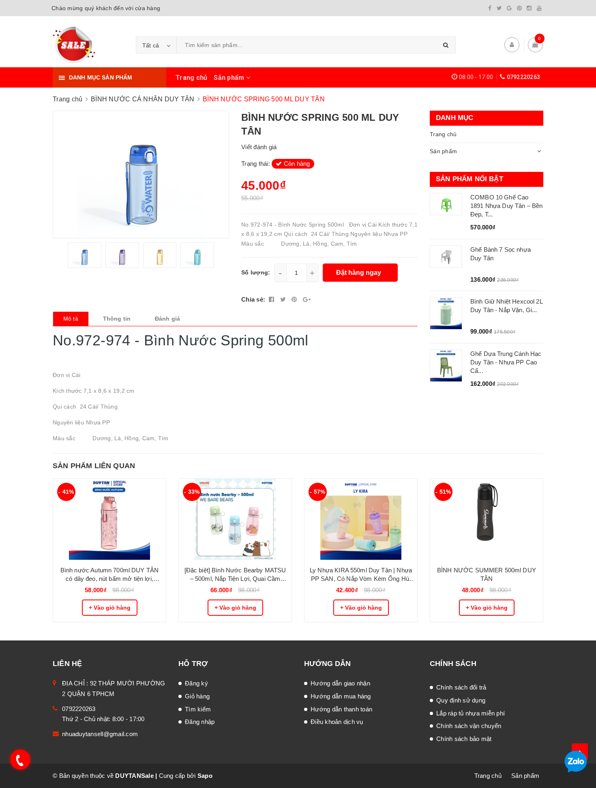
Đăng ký (196, 683)
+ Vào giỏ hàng (110, 607)
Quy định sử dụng (460, 700)
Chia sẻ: (253, 299)
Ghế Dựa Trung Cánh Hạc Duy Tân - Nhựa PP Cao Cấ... (505, 362)
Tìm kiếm (198, 709)
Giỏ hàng (197, 696)
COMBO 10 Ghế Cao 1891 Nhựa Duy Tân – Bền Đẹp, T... (506, 206)
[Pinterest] (519, 8)
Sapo (204, 775)
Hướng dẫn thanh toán (341, 709)
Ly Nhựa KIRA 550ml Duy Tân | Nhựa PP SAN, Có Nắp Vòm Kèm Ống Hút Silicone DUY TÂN (361, 575)
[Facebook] (489, 8)
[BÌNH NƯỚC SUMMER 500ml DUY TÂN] (486, 519)
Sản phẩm (230, 77)
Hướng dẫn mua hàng (341, 696)
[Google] (509, 8)
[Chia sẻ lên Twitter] (284, 299)
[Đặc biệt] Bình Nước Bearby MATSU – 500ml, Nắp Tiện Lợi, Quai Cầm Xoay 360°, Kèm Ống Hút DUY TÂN (235, 575)
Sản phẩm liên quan (94, 466)
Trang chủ (191, 77)
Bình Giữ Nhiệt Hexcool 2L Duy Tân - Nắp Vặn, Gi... (506, 305)
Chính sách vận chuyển (468, 725)
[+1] (307, 299)
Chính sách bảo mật (464, 738)
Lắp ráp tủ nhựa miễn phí (470, 713)
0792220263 (523, 77)
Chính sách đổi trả (461, 687)
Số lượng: (255, 272)
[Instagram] (529, 8)
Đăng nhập (199, 721)
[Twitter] (499, 8)
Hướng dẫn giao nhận (340, 683)
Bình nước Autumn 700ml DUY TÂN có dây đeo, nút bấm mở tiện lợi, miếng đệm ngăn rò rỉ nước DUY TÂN (109, 575)
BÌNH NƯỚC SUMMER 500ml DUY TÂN (486, 574)
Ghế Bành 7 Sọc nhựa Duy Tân (500, 253)
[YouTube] (539, 8)
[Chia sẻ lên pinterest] (295, 299)
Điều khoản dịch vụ (337, 721)
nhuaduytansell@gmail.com (100, 733)
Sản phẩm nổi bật (469, 179)
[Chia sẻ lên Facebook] (272, 299)
